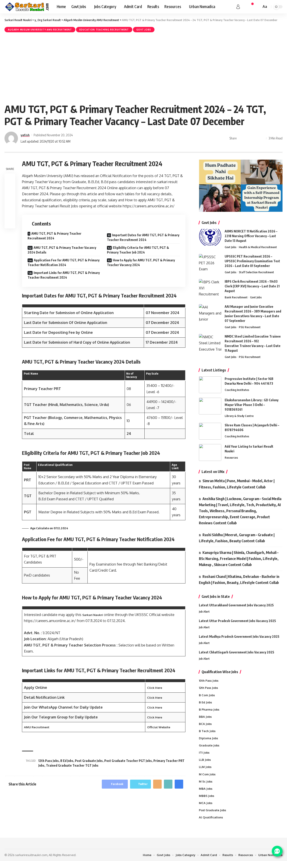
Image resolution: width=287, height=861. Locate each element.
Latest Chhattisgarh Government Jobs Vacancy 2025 (236, 652)
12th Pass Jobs (48, 761)
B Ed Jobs (66, 761)
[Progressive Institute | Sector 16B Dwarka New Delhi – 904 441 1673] (210, 384)
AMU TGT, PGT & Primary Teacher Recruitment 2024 (54, 236)
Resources (231, 457)
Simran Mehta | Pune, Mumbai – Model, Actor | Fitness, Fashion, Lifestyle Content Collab (236, 484)
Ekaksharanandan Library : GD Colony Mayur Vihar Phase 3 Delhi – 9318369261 (251, 404)
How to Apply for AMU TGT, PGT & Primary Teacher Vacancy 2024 (141, 262)
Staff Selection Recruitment (256, 272)
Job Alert (204, 611)
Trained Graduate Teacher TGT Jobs (72, 765)
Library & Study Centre (239, 416)
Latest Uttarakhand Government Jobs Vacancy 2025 (236, 605)
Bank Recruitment (236, 297)
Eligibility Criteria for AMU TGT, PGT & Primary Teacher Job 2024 (138, 250)
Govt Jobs (143, 29)
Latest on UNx (213, 471)
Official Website (158, 727)
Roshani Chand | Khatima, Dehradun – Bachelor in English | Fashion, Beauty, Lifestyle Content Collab (239, 579)
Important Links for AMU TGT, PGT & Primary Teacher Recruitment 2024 (64, 275)
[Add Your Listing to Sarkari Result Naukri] (210, 452)
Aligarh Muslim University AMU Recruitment (40, 29)
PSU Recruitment (250, 327)
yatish (25, 135)
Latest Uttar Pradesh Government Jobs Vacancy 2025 (237, 621)
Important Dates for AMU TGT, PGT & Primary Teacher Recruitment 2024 (143, 237)
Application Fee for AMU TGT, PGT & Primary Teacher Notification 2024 (64, 262)
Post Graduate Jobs (89, 761)
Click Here (154, 688)
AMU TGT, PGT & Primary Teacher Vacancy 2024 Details (62, 250)
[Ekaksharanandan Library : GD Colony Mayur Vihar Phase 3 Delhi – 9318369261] (210, 406)
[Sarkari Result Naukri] (27, 6)
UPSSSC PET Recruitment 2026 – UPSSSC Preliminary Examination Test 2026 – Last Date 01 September (252, 261)
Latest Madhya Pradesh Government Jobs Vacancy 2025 (239, 636)
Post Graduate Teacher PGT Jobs (128, 761)
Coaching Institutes (237, 390)
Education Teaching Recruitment (104, 29)
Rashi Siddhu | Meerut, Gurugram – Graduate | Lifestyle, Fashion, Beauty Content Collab (236, 538)
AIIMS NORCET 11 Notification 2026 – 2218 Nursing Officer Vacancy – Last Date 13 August (251, 236)
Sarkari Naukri (92, 615)
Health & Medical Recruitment (258, 247)
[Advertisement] (143, 67)
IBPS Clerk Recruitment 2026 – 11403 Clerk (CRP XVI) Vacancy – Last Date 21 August (252, 286)
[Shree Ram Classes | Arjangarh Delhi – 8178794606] (210, 431)
